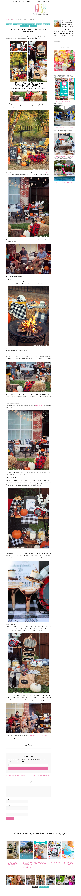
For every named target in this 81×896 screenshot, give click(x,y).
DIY (66, 157)
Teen (63, 103)
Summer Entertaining (69, 76)
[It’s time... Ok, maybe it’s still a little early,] (30, 880)
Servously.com (43, 894)
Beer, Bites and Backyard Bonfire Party (34, 737)
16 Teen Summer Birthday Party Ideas (63, 101)
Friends (33, 24)
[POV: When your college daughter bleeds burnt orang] (11, 880)
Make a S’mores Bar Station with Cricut (63, 156)
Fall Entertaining (19, 24)
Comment (9, 785)
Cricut (64, 157)
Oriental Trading (46, 24)
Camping (58, 157)
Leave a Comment (28, 745)
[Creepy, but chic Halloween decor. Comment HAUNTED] (50, 880)
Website (8, 812)
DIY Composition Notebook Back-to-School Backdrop (40, 862)
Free (63, 130)
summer (62, 76)
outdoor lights (39, 405)
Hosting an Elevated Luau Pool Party (63, 182)
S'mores (35, 26)
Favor (69, 157)
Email (8, 805)
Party (31, 26)
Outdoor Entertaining (24, 26)
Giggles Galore (40, 10)
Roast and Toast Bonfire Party (38, 735)
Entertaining (9, 24)
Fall (13, 24)
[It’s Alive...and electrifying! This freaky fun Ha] (60, 880)
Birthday (58, 102)
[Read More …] (57, 37)
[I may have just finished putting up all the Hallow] (40, 880)
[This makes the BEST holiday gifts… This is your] (20, 880)
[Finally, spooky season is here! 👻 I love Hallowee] (70, 880)
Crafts (61, 157)
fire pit (26, 349)
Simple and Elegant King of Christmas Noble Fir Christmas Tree (12, 864)
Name (8, 799)
